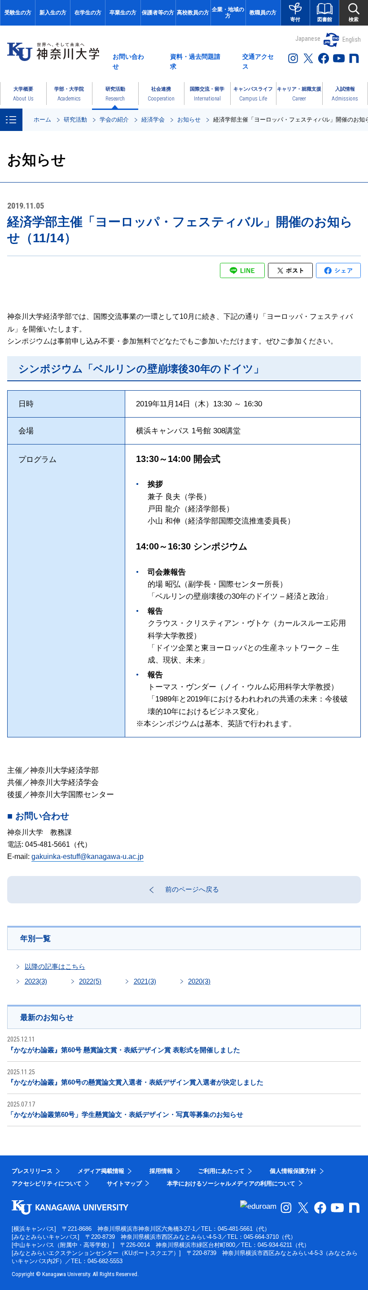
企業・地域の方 (228, 12)
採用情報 (161, 1171)
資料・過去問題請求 (195, 61)
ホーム (42, 119)
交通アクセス (258, 61)
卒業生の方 (123, 12)
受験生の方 (17, 12)
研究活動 (75, 119)
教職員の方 (263, 12)
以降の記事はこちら (55, 966)
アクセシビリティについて (47, 1183)
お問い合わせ (128, 61)
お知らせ (189, 119)
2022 (90, 981)
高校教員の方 (193, 12)
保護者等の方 (158, 12)
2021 (145, 981)
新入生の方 (52, 12)
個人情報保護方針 (293, 1171)
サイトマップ (124, 1183)
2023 (36, 981)
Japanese (307, 38)
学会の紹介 (114, 119)
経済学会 (153, 119)
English (351, 39)
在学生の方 (87, 12)
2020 (199, 981)
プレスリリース (32, 1171)
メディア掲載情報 (101, 1171)
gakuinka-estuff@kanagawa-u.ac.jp (87, 856)
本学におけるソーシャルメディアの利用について (231, 1183)
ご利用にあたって (221, 1171)
